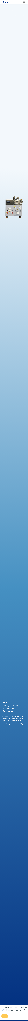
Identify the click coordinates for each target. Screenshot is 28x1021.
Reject (11, 1016)
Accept (5, 1016)
